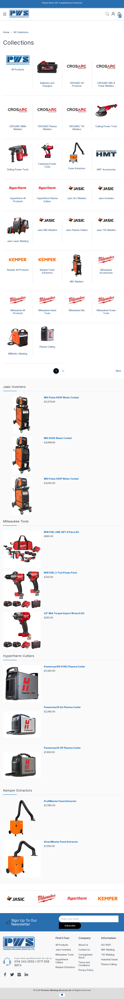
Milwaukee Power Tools (106, 312)
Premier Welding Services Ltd (56, 990)
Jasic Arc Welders (76, 198)
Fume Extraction (76, 168)
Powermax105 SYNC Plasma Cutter (64, 666)
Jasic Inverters (106, 198)
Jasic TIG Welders (106, 230)
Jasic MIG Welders (47, 230)
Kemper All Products (18, 269)
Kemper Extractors (17, 790)
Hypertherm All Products (18, 199)
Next (118, 370)
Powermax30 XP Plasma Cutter (62, 747)
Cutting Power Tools (106, 126)
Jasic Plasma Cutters (77, 230)
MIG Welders (76, 281)
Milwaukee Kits (77, 310)
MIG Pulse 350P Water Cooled (61, 478)
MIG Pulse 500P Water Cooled (61, 397)
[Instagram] (19, 975)
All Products (17, 69)
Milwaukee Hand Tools (47, 312)
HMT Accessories (106, 169)
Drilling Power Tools (17, 169)
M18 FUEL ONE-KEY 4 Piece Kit (61, 532)
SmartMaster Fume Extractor (61, 841)
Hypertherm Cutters (18, 656)
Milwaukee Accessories (106, 271)
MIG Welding (108, 949)
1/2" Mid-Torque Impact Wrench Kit (64, 613)
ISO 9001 (106, 944)
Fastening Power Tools (47, 165)
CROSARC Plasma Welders (47, 128)
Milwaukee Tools (16, 521)
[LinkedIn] (26, 975)
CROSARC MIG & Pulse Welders (106, 84)
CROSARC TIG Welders (76, 128)
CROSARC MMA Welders (17, 128)
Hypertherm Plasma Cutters (47, 199)
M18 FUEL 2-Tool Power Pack (60, 572)
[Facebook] (5, 975)
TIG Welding (107, 954)
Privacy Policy (85, 970)
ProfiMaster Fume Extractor (60, 801)
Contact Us (84, 949)
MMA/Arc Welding (17, 353)
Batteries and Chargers (47, 84)
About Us (83, 944)
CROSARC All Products (77, 84)
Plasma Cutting (47, 346)
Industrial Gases (109, 959)
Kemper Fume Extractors (47, 271)
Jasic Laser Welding (17, 241)
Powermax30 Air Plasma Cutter (62, 707)
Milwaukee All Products (17, 312)
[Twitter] (12, 975)
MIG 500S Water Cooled (58, 438)
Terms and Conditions (84, 964)
